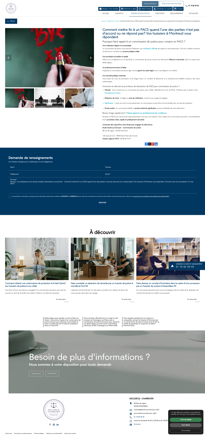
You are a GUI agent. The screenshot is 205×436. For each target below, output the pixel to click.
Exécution (159, 13)
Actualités (193, 13)
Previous (8, 59)
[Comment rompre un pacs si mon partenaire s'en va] (49, 98)
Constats (119, 13)
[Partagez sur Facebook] (146, 144)
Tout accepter (185, 420)
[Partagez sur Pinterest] (152, 144)
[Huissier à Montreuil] (11, 8)
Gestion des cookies (70, 433)
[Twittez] (149, 144)
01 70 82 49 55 (193, 6)
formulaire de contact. (113, 93)
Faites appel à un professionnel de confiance (147, 113)
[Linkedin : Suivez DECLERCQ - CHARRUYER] (57, 424)
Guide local (8, 433)
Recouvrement (176, 13)
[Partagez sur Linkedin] (156, 144)
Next (91, 59)
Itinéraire (137, 424)
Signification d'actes (140, 13)
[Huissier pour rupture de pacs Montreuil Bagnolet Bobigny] (49, 57)
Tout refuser (186, 425)
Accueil (105, 13)
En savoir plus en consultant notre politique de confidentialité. (151, 196)
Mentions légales (39, 433)
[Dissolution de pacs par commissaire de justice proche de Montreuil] (79, 98)
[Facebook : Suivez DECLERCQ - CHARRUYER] (50, 424)
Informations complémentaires (23, 433)
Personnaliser (185, 430)
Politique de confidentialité (54, 433)
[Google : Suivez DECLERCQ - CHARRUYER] (53, 424)
